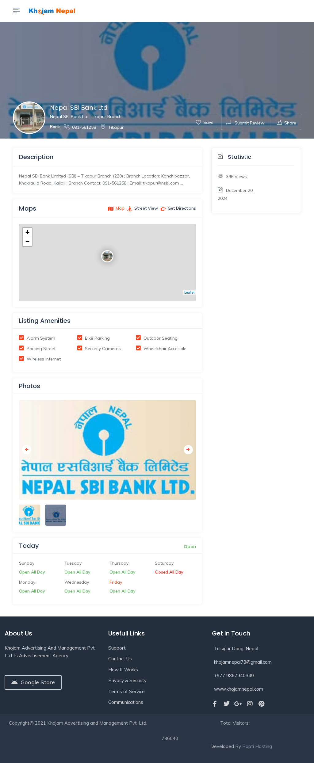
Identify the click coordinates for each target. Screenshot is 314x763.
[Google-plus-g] (238, 704)
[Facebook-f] (215, 704)
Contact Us (120, 659)
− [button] (27, 241)
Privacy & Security (127, 680)
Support (117, 648)
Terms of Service (126, 691)
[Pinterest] (261, 704)
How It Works (123, 670)
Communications (125, 702)
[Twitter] (227, 704)
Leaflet (189, 292)
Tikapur (116, 127)
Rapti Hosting (257, 746)
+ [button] (27, 232)
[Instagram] (250, 704)
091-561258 (84, 127)
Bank (55, 126)
